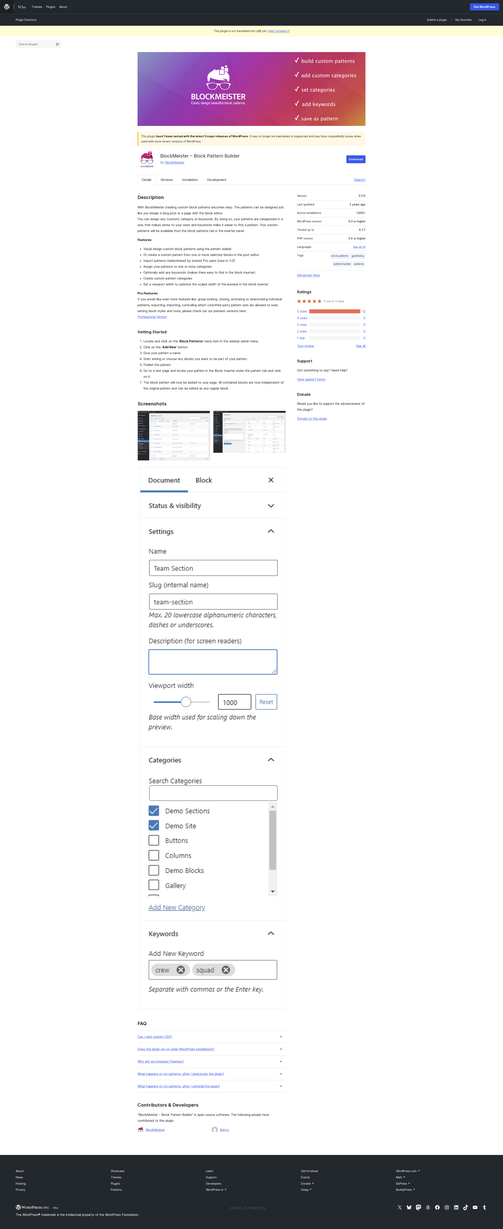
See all (360, 346)
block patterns (339, 255)
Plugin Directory (26, 19)
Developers (213, 1183)
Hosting (21, 1183)
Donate (307, 1183)
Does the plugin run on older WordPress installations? (176, 1049)
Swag (306, 1189)
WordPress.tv (216, 1189)
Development (216, 180)
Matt (400, 1177)
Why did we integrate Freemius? (161, 1061)
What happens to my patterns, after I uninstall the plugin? (179, 1086)
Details (146, 180)
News (19, 1177)
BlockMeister (174, 162)
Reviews (167, 180)
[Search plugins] (57, 44)
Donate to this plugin (312, 419)
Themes (116, 1177)
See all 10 (359, 246)
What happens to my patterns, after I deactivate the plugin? (181, 1074)
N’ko (55, 1207)
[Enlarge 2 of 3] (280, 416)
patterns (359, 263)
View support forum (311, 379)
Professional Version (152, 317)
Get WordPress (484, 6)
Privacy (20, 1189)
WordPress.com (408, 1171)
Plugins (115, 1183)
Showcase (117, 1171)
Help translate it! (278, 31)
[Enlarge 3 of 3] (280, 469)
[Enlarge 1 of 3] (205, 416)
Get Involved (309, 1171)
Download (356, 159)
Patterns (116, 1189)
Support (359, 180)
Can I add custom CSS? (155, 1037)
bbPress (403, 1183)
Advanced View (308, 275)
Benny (224, 1130)
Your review (305, 346)
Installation (190, 180)
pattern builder (342, 263)
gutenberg (358, 255)
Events (305, 1177)
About (20, 1171)
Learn (209, 1171)
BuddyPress (405, 1189)
